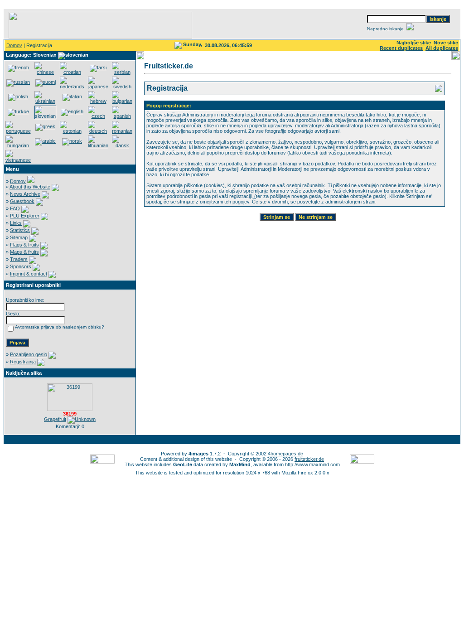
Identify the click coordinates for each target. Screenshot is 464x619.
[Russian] (18, 82)
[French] (18, 67)
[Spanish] (122, 116)
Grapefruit (55, 419)
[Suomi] (45, 82)
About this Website (30, 186)
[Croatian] (72, 72)
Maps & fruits (24, 252)
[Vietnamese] (18, 160)
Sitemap (19, 237)
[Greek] (45, 126)
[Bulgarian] (122, 101)
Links (16, 223)
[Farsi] (98, 67)
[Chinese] (45, 72)
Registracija (23, 361)
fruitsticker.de (309, 459)
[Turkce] (18, 111)
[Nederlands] (72, 86)
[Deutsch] (98, 131)
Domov (14, 45)
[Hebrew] (98, 101)
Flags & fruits (24, 244)
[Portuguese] (18, 131)
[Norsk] (72, 141)
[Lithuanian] (98, 145)
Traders (19, 259)
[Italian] (72, 96)
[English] (72, 111)
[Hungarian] (18, 145)
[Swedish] (122, 86)
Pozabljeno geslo (28, 354)
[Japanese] (98, 86)
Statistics (20, 230)
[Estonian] (72, 131)
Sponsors (20, 266)
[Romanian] (122, 131)
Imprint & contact (28, 273)
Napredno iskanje (385, 28)
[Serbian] (122, 72)
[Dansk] (122, 145)
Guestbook (22, 201)
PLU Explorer (24, 215)
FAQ (15, 208)
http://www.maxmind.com (312, 464)
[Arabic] (45, 141)
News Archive (25, 194)
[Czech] (98, 116)
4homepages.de (285, 453)
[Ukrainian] (45, 101)
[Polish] (18, 96)
